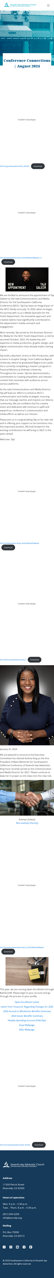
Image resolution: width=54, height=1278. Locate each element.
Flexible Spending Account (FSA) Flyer (27, 1020)
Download (38, 166)
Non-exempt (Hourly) (27, 823)
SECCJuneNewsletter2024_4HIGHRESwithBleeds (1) (21, 257)
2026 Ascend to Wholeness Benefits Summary (27, 1011)
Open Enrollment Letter (27, 1002)
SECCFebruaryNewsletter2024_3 (13, 659)
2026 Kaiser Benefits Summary (27, 1015)
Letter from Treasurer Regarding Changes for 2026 (27, 1006)
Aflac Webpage (26, 1029)
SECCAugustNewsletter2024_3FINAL (15, 166)
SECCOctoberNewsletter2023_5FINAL (15, 1145)
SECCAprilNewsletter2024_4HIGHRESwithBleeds (19, 543)
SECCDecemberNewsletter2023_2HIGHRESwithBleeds (22, 947)
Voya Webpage (26, 1025)
